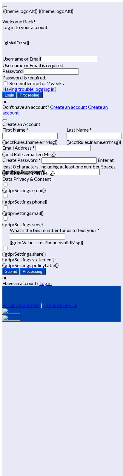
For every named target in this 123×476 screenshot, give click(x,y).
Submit (11, 271)
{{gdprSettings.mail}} (22, 213)
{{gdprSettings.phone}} (24, 201)
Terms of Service (60, 305)
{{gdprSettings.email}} (24, 190)
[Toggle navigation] (4, 7)
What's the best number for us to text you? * (54, 230)
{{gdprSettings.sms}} (22, 224)
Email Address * (18, 147)
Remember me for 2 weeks (36, 83)
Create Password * (21, 160)
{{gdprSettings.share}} (24, 254)
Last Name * (79, 129)
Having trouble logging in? (29, 89)
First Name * (15, 129)
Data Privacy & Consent (26, 179)
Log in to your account (24, 27)
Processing (30, 95)
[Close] (4, 120)
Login (9, 95)
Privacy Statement (21, 305)
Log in (45, 283)
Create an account (68, 107)
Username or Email (21, 58)
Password (12, 71)
